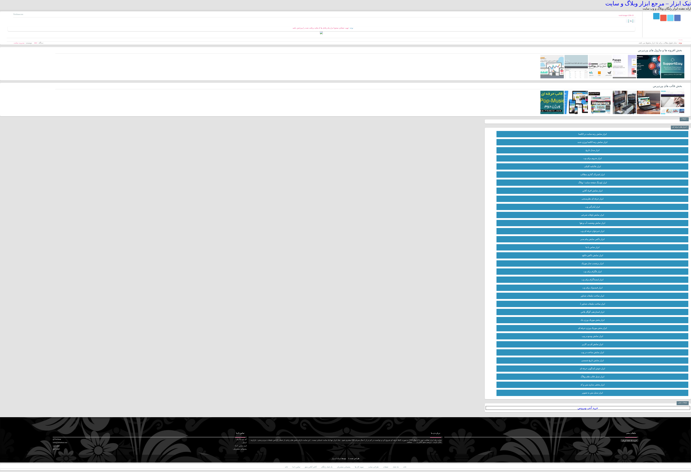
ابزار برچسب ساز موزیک (592, 263)
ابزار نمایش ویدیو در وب (592, 336)
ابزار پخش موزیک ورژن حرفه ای (592, 328)
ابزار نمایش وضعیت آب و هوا (592, 223)
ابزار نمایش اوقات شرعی (592, 215)
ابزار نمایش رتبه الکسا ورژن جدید (592, 142)
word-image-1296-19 (626, 15)
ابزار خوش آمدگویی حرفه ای (592, 368)
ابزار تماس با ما (592, 247)
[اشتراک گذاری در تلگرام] (656, 16)
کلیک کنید (56, 446)
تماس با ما (296, 467)
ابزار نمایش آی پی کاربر (592, 344)
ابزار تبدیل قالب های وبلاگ (592, 376)
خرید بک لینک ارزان (629, 440)
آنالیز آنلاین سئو (311, 467)
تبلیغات (385, 467)
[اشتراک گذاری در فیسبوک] (677, 18)
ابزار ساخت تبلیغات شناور (592, 295)
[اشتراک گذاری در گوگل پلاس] (663, 18)
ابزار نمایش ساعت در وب (592, 352)
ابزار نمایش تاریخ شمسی (592, 360)
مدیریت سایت (19, 43)
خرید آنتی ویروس (588, 407)
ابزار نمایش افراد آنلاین (592, 190)
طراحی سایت (373, 467)
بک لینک (396, 467)
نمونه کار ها (359, 467)
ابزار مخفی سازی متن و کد (592, 384)
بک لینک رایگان (327, 467)
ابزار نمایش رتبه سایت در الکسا (592, 134)
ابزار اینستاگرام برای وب (592, 279)
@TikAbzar (57, 439)
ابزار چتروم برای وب (592, 158)
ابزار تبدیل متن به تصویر (592, 393)
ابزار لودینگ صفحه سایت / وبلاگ (592, 182)
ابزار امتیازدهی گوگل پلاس (592, 312)
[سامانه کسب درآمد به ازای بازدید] (321, 33)
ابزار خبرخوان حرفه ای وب (592, 231)
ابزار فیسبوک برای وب (592, 287)
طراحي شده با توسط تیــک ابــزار (345, 458)
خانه (404, 467)
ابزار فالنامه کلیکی (592, 166)
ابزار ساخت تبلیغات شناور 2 (592, 304)
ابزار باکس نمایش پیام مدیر (592, 239)
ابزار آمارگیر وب (592, 207)
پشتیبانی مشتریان (343, 467)
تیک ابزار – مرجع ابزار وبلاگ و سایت (648, 3)
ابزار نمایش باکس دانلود (592, 255)
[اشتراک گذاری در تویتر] (670, 18)
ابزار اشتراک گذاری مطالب (592, 174)
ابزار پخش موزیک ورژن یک (592, 320)
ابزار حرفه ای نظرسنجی (592, 198)
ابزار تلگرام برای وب (592, 271)
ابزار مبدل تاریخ (592, 150)
